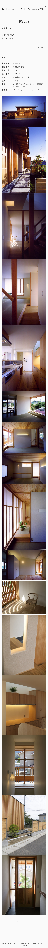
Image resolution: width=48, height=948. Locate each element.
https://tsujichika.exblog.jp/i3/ (26, 90)
